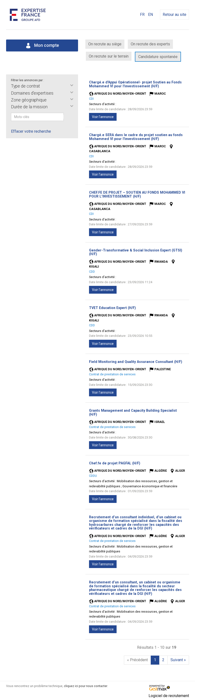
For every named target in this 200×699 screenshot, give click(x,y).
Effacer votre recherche (31, 131)
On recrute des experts (150, 44)
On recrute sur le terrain (109, 56)
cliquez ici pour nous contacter (85, 686)
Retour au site (174, 14)
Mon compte (46, 45)
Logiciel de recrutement (169, 695)
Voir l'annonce (103, 117)
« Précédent (137, 660)
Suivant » (178, 660)
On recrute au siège (104, 44)
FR (142, 14)
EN (150, 14)
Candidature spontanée (158, 56)
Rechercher (66, 117)
